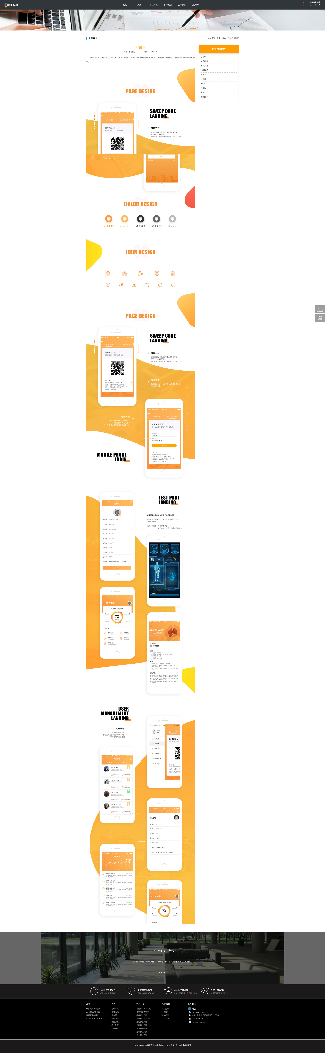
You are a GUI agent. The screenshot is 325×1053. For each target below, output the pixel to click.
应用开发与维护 (92, 1015)
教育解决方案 (141, 1028)
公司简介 (165, 1009)
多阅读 (203, 88)
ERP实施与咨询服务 (94, 1019)
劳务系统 (115, 1015)
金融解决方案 (141, 1025)
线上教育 (115, 1025)
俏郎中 (203, 57)
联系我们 (162, 973)
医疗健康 (235, 38)
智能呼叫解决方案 (143, 1009)
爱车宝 (203, 75)
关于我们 (182, 5)
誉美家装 (204, 66)
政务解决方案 (141, 1022)
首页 (218, 38)
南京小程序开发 (185, 1045)
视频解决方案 (141, 1015)
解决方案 (154, 5)
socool (203, 84)
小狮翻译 (204, 70)
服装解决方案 (141, 1032)
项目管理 (115, 1022)
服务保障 (165, 1015)
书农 (202, 92)
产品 (139, 5)
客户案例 (168, 5)
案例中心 (226, 38)
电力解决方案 (141, 1035)
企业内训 (115, 1019)
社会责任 (165, 1012)
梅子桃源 (204, 61)
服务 (125, 5)
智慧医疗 (204, 97)
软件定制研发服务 (93, 1009)
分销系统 (115, 1009)
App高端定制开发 (93, 1012)
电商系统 (115, 1028)
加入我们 (196, 5)
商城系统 (115, 1012)
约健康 (203, 79)
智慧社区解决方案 (143, 1019)
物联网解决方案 (142, 1012)
